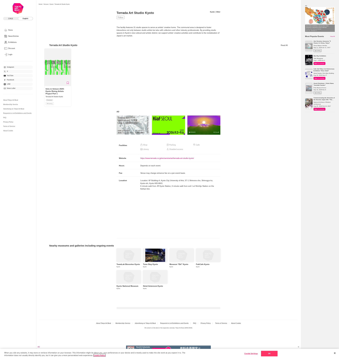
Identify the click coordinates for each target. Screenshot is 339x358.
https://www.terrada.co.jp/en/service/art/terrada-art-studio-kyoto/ (167, 158)
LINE (8, 84)
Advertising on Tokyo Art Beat (13, 109)
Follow (120, 17)
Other (218, 12)
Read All (284, 45)
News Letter (11, 88)
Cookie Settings (251, 353)
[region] (169, 353)
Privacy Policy (8, 122)
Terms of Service (9, 126)
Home (40, 4)
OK (269, 353)
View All (332, 36)
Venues (46, 4)
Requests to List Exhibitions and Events (17, 113)
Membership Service (10, 104)
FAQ (4, 118)
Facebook (10, 80)
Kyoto (51, 4)
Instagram (10, 67)
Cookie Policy (99, 355)
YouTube (10, 76)
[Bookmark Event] (68, 83)
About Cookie (8, 131)
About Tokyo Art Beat (10, 100)
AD (118, 112)
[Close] (335, 353)
